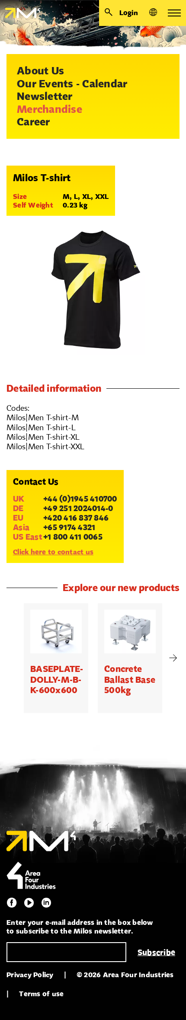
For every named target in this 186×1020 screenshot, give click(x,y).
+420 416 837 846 (76, 517)
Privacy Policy (30, 975)
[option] (56, 658)
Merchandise (49, 108)
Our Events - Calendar (72, 83)
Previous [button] (12, 658)
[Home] (20, 13)
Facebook (11, 903)
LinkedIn (46, 903)
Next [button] (173, 658)
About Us (40, 70)
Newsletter (45, 96)
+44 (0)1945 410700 (80, 498)
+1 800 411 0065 (73, 536)
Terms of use (41, 994)
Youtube (29, 903)
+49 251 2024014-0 (78, 508)
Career (33, 121)
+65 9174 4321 (69, 527)
